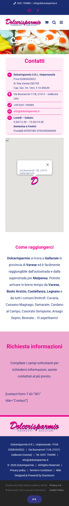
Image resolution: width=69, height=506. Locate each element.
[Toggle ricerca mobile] (54, 22)
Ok (34, 499)
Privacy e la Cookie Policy (56, 487)
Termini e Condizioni (40, 470)
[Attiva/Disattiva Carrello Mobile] (47, 22)
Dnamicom (48, 475)
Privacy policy (18, 470)
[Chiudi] (47, 164)
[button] (34, 180)
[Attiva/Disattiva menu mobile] (61, 22)
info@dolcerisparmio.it (45, 3)
